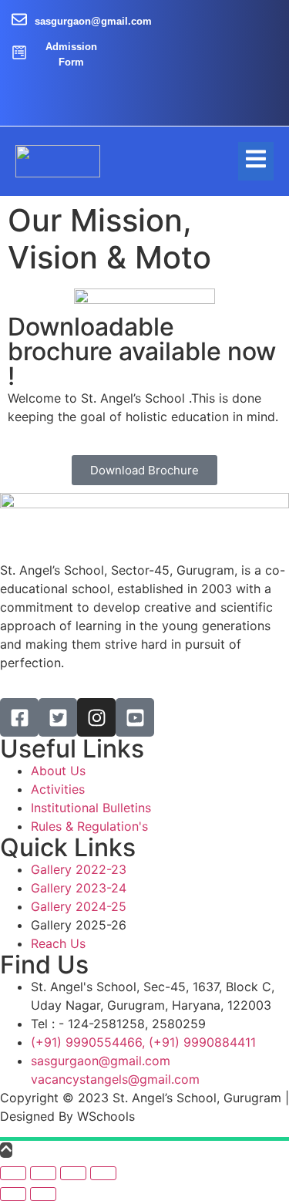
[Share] (43, 1173)
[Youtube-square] (135, 717)
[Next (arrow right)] (43, 1194)
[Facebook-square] (19, 717)
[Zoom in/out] (103, 1173)
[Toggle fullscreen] (73, 1173)
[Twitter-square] (58, 717)
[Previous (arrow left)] (13, 1194)
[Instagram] (96, 717)
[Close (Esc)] (13, 1173)
